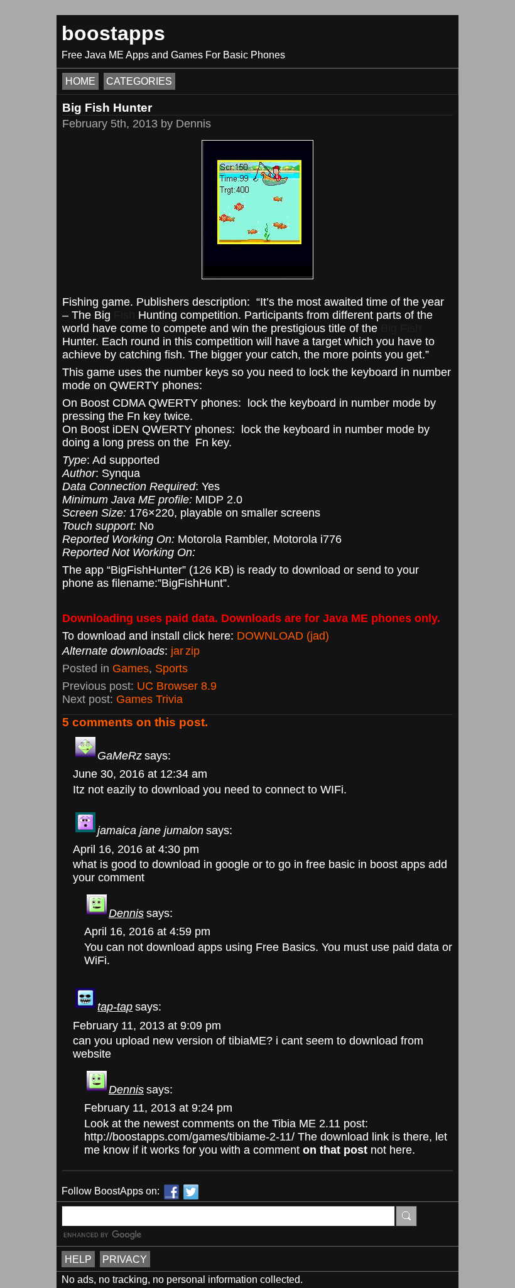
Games (130, 668)
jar (177, 651)
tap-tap (115, 1007)
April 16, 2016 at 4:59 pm (147, 931)
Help (78, 1258)
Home (80, 81)
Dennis (126, 913)
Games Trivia (149, 699)
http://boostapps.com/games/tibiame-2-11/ (189, 1136)
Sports (171, 668)
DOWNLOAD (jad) (283, 636)
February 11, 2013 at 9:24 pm (158, 1108)
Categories (139, 81)
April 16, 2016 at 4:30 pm (136, 849)
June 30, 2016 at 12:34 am (140, 774)
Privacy (124, 1258)
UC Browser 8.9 (177, 686)
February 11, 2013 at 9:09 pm (147, 1025)
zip (192, 651)
